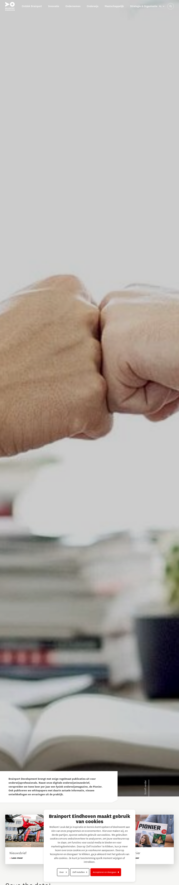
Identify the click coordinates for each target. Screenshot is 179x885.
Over (61, 872)
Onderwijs (18, 770)
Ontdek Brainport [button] (32, 6)
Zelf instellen (78, 872)
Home (9, 770)
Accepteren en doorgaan (104, 872)
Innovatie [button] (53, 6)
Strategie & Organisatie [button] (143, 6)
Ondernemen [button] (72, 6)
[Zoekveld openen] (170, 6)
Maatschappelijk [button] (114, 6)
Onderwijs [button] (92, 6)
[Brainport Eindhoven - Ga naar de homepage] (10, 6)
